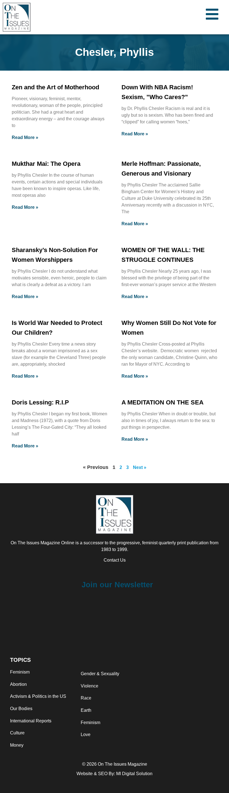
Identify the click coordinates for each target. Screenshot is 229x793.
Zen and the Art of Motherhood (55, 87)
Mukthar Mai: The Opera (46, 163)
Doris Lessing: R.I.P (40, 402)
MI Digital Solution (134, 773)
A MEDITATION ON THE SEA (162, 402)
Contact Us (115, 560)
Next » (139, 467)
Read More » (25, 137)
